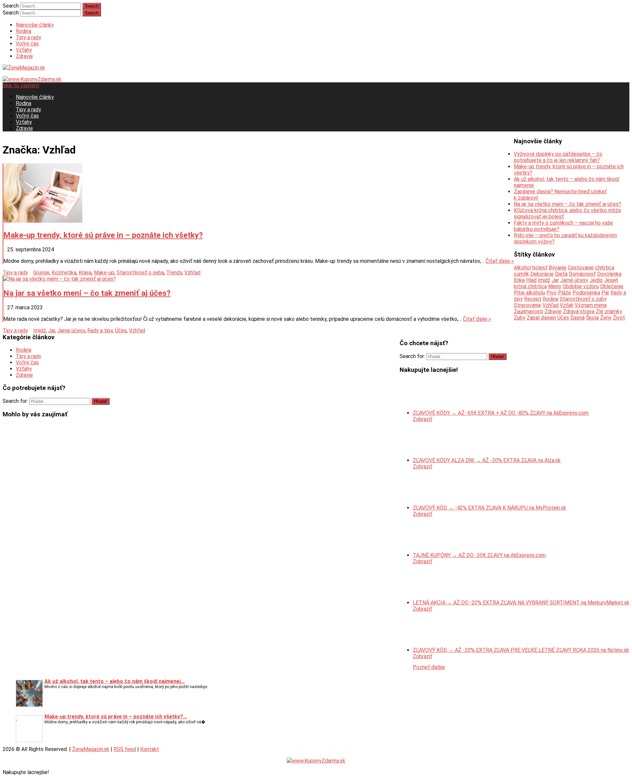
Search (11, 6)
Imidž (39, 330)
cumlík (521, 274)
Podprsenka (586, 293)
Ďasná (577, 318)
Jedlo (596, 280)
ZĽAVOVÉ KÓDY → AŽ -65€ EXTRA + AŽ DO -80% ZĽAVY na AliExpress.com (501, 413)
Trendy (174, 272)
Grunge (41, 272)
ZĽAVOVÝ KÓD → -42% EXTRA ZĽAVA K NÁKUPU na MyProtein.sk (489, 508)
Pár (605, 293)
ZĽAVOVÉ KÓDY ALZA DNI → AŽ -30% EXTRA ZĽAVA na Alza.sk (487, 460)
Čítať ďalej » (500, 261)
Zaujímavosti (528, 311)
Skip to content (21, 85)
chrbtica (604, 267)
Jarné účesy (71, 330)
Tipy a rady (28, 37)
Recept (532, 299)
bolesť (539, 267)
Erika (519, 280)
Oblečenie (611, 286)
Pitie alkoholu (529, 293)
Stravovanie (527, 305)
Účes (121, 330)
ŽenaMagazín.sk (90, 749)
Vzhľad (192, 272)
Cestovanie (581, 267)
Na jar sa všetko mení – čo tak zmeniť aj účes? (87, 293)
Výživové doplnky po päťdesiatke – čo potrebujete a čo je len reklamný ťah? (558, 157)
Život (619, 318)
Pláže (564, 293)
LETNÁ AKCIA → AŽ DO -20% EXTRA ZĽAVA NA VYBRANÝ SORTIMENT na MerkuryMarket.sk (521, 602)
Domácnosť (582, 274)
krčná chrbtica (530, 286)
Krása (85, 272)
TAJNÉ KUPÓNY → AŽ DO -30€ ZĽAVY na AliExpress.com (479, 555)
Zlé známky (609, 311)
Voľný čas (27, 44)
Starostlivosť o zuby (583, 299)
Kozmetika (64, 272)
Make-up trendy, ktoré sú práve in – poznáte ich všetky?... (115, 716)
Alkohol (522, 267)
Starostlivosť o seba (140, 272)
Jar (51, 330)
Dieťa (561, 274)
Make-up (104, 272)
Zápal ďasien (541, 318)
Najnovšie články (35, 25)
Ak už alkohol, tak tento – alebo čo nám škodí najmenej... (114, 681)
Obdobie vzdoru (581, 286)
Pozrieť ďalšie (429, 667)
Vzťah (566, 305)
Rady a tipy (100, 330)
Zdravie (24, 56)
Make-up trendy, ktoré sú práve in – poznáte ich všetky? (103, 235)
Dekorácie (542, 274)
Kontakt (149, 749)
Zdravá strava (578, 311)
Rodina (23, 31)
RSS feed (125, 749)
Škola (592, 318)
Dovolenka (609, 274)
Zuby (519, 318)
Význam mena (591, 305)
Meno (554, 286)
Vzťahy (24, 50)
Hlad (531, 280)
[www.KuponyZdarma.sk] (32, 79)
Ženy (606, 318)
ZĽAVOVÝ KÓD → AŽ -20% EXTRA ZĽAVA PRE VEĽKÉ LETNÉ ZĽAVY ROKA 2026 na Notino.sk (521, 650)
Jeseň (611, 280)
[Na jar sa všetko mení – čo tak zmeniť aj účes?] (258, 279)
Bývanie (557, 267)
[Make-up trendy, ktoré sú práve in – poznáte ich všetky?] (258, 193)
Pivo (551, 293)
